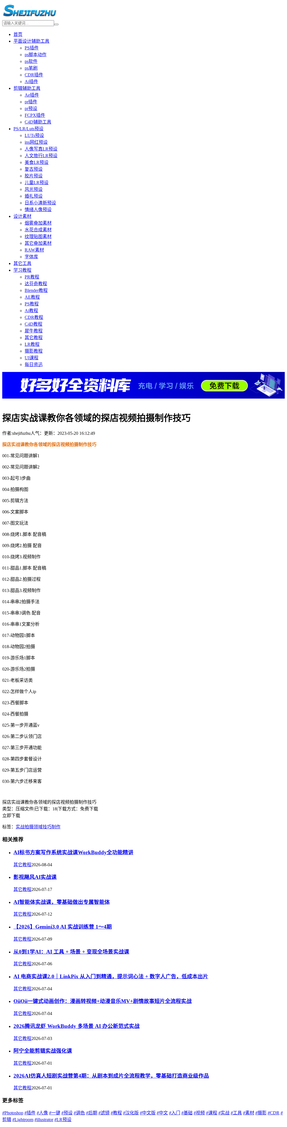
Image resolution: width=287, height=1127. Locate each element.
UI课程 (31, 357)
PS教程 (32, 303)
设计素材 (22, 216)
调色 (79, 1112)
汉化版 (131, 1112)
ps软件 (31, 61)
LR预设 (62, 1119)
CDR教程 (34, 317)
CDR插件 (34, 74)
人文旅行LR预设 (41, 155)
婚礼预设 (34, 196)
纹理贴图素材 (38, 236)
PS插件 (32, 47)
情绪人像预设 (38, 209)
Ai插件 (31, 81)
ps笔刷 (31, 68)
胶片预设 (34, 175)
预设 (67, 1112)
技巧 (47, 826)
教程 (116, 1112)
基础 (187, 1112)
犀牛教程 (34, 330)
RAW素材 (34, 250)
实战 (20, 826)
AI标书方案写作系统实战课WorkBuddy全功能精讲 (73, 852)
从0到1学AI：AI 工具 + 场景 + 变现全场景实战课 (71, 952)
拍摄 (29, 826)
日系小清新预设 (40, 202)
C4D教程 (33, 324)
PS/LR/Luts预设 (28, 128)
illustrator (43, 1119)
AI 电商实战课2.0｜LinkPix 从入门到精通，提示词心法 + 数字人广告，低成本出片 (110, 976)
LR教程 (32, 344)
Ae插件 (32, 95)
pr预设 (31, 108)
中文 (162, 1112)
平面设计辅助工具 (31, 41)
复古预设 (34, 169)
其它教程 (34, 337)
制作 (56, 826)
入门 (174, 1112)
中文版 (148, 1112)
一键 (54, 1112)
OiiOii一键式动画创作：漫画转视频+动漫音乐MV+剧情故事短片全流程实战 (102, 1001)
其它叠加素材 (38, 243)
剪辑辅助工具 (26, 88)
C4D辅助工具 (38, 122)
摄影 (261, 1112)
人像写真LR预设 (41, 149)
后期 (91, 1112)
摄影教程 (34, 351)
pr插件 (31, 101)
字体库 (31, 256)
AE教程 (32, 297)
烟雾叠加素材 (38, 223)
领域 (38, 826)
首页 (17, 34)
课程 (211, 1112)
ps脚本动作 (36, 54)
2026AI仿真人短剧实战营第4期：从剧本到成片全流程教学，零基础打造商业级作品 (111, 1076)
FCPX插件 (35, 115)
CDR (273, 1112)
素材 (248, 1112)
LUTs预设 (34, 135)
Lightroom (22, 1119)
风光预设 (34, 189)
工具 (236, 1112)
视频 (199, 1112)
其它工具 (22, 263)
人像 (42, 1112)
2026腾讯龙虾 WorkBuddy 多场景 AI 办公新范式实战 (76, 1026)
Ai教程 (31, 310)
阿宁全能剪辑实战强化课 (42, 1051)
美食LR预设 (36, 162)
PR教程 (32, 277)
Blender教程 (36, 290)
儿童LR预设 (36, 182)
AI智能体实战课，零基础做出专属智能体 (61, 902)
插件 (30, 1112)
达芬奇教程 (36, 283)
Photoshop (12, 1112)
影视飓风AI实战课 (35, 877)
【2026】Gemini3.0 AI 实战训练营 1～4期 (62, 927)
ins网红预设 (36, 142)
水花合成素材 (38, 229)
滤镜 (104, 1112)
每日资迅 (34, 364)
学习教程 (22, 270)
